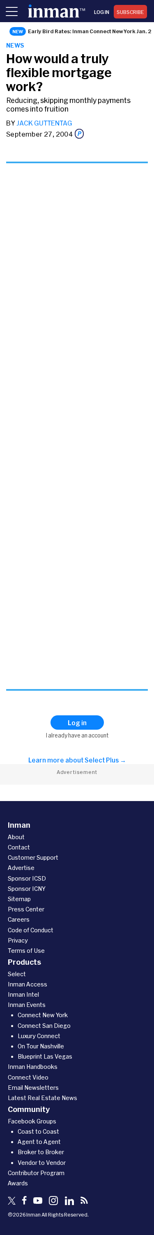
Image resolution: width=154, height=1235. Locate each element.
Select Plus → (105, 760)
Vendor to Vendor (42, 1162)
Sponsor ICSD (27, 878)
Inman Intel (23, 994)
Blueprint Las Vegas (45, 1056)
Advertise (21, 867)
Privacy (18, 940)
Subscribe (130, 12)
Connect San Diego (44, 1025)
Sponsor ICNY (27, 888)
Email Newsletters (33, 1087)
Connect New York (43, 1014)
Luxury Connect (39, 1035)
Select (17, 973)
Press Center (26, 909)
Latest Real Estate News (42, 1097)
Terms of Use (26, 950)
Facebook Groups (32, 1121)
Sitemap (19, 898)
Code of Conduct (30, 930)
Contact (19, 847)
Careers (19, 919)
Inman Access (27, 984)
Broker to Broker (41, 1151)
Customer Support (33, 857)
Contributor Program (36, 1172)
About (16, 836)
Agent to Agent (39, 1141)
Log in (101, 12)
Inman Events (27, 1004)
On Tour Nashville (41, 1046)
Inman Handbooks (32, 1066)
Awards (18, 1183)
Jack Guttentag (44, 123)
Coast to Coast (38, 1131)
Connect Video (28, 1077)
